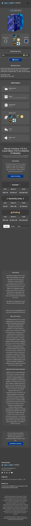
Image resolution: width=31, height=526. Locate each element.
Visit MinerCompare (15, 443)
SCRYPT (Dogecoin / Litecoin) (19, 516)
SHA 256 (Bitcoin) (8, 516)
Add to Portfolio (15, 176)
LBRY (26, 518)
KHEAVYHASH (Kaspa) (18, 519)
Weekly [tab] (6, 226)
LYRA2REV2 (10, 519)
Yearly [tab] (18, 226)
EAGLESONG (6, 518)
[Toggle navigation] (27, 3)
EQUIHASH (12, 518)
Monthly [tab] (13, 226)
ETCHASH (17, 518)
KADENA (22, 518)
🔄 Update (15, 60)
